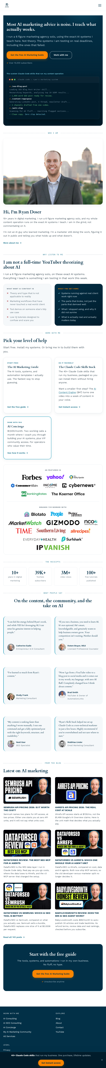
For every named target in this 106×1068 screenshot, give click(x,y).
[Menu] (100, 5)
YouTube (60, 1032)
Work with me (61, 55)
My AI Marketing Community (17, 1032)
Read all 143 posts (12, 937)
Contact (59, 1027)
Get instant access (68, 407)
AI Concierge (9, 1027)
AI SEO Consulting (12, 1023)
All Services (9, 1036)
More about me (11, 243)
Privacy (6, 1050)
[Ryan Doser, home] (6, 5)
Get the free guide (16, 407)
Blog (58, 1018)
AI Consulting (10, 1018)
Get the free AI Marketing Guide (27, 55)
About (59, 1023)
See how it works (16, 453)
